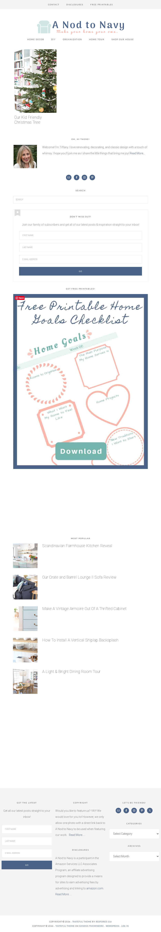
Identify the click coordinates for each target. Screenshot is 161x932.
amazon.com (94, 888)
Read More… (137, 153)
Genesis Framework (91, 926)
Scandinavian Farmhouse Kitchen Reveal (77, 545)
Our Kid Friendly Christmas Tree (28, 120)
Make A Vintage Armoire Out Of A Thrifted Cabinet (84, 608)
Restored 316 (104, 921)
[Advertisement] (80, 503)
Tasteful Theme (65, 926)
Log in (125, 926)
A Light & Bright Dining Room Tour (71, 671)
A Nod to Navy (80, 27)
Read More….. (77, 834)
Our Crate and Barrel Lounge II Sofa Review (79, 577)
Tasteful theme (81, 921)
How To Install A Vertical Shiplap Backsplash (80, 640)
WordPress (112, 926)
